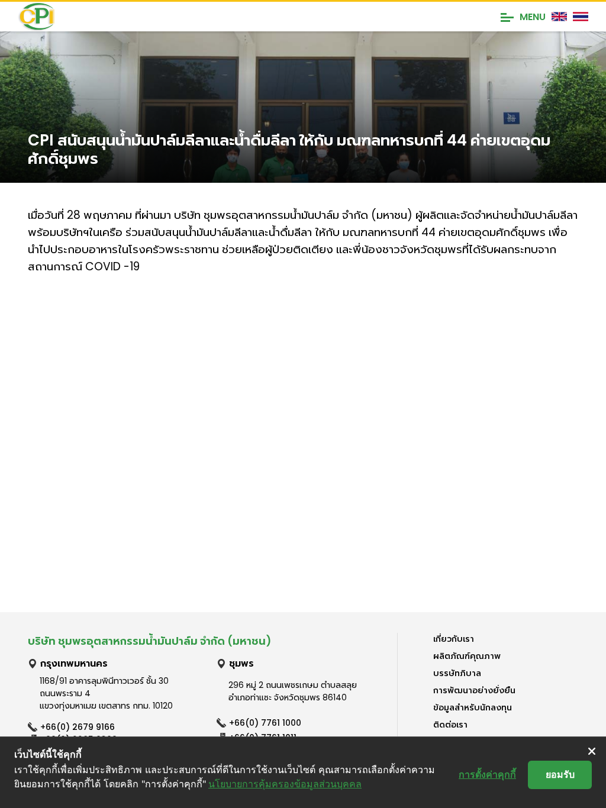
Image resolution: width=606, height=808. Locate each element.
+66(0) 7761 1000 (265, 723)
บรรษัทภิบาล (457, 673)
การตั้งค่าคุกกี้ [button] (487, 774)
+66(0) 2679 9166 (77, 727)
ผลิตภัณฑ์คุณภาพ (467, 656)
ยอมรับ (560, 774)
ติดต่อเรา (450, 725)
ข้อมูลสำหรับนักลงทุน (472, 707)
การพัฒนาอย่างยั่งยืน (474, 690)
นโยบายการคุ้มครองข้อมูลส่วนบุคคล (285, 784)
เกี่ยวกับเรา (453, 639)
